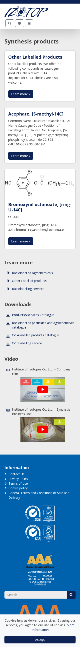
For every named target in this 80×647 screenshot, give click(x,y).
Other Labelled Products (35, 57)
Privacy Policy (18, 479)
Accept (40, 639)
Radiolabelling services (28, 289)
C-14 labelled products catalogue (35, 335)
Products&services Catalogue (33, 315)
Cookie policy (18, 488)
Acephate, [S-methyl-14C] (36, 114)
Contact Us (16, 474)
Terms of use (18, 483)
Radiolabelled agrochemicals (32, 273)
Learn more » (20, 94)
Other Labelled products (29, 281)
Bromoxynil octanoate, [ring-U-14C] (39, 207)
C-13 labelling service (27, 343)
